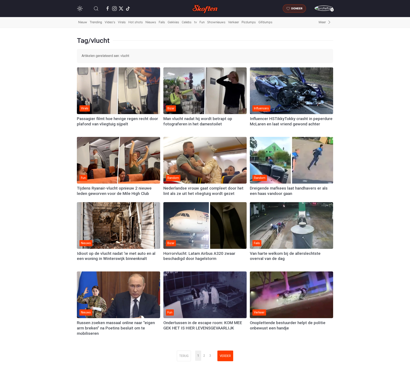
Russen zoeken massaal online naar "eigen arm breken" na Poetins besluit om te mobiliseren (116, 328)
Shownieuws (216, 22)
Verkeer (233, 22)
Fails (162, 22)
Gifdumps (265, 22)
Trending (96, 22)
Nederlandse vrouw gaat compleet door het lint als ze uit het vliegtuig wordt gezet (203, 191)
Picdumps (249, 22)
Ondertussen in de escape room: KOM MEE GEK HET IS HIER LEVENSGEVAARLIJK (202, 325)
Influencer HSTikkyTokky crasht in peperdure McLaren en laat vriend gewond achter (291, 121)
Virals (122, 22)
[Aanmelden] (324, 8)
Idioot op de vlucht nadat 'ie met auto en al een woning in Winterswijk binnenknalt (116, 256)
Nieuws (150, 22)
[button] (96, 8)
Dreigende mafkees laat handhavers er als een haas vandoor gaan (289, 191)
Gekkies (173, 22)
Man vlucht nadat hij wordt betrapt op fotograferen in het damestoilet (197, 121)
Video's (110, 22)
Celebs (187, 22)
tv (195, 22)
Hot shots (135, 22)
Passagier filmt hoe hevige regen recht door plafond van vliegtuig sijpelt (117, 121)
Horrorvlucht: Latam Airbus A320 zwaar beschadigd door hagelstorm (199, 256)
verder (225, 356)
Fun (202, 22)
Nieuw (82, 22)
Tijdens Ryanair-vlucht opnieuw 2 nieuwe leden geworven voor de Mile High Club (114, 191)
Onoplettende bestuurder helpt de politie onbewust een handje (287, 325)
